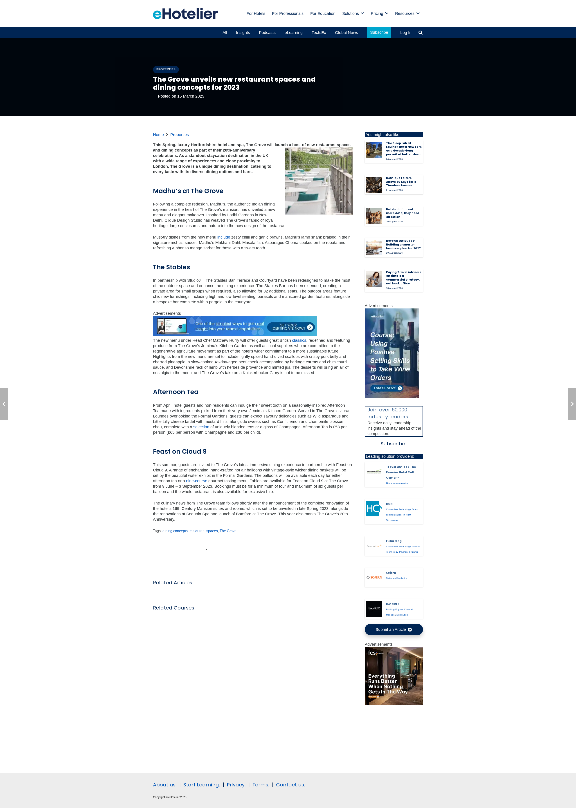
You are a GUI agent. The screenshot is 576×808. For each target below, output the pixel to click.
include (223, 237)
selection (201, 427)
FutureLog (394, 541)
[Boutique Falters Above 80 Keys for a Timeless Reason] (374, 184)
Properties (179, 134)
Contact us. (290, 784)
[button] (362, 13)
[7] (392, 397)
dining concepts (175, 531)
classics (299, 340)
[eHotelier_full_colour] (185, 13)
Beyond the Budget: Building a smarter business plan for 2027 (403, 244)
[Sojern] (374, 577)
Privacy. (236, 784)
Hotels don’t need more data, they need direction (402, 213)
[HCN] (374, 508)
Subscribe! (394, 443)
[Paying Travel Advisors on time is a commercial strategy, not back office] (374, 279)
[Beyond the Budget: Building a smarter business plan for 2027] (374, 247)
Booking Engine (394, 609)
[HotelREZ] (374, 609)
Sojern (391, 573)
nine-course (196, 481)
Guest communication (397, 483)
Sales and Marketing (396, 578)
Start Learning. (201, 784)
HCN (389, 504)
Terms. (260, 784)
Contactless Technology (398, 509)
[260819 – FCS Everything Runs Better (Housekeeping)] (394, 704)
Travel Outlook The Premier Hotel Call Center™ (401, 472)
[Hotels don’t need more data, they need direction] (374, 216)
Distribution (402, 615)
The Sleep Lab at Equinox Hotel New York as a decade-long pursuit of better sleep (404, 148)
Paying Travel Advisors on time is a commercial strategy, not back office (403, 277)
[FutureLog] (374, 546)
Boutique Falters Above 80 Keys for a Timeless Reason (401, 181)
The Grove (228, 531)
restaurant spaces (203, 531)
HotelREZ (392, 604)
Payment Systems (408, 552)
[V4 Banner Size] (235, 335)
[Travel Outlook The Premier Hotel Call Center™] (374, 471)
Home (158, 134)
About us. (165, 784)
